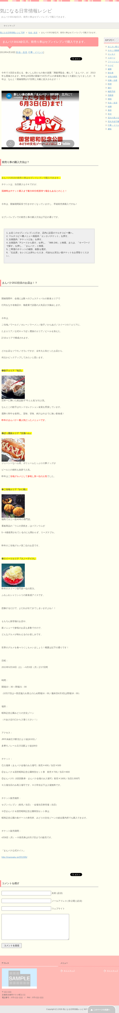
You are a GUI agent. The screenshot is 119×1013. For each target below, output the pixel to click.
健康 (110, 69)
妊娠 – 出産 (112, 80)
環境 (110, 99)
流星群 (110, 95)
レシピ (110, 65)
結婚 (110, 106)
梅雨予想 (111, 91)
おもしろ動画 (113, 50)
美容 (110, 110)
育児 (110, 114)
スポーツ (111, 58)
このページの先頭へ (101, 1010)
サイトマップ (9, 26)
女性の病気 (112, 76)
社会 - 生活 (21, 52)
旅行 (110, 88)
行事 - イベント (35, 52)
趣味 (110, 129)
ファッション (113, 62)
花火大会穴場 (113, 121)
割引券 (110, 73)
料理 (110, 84)
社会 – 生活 (112, 103)
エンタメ (111, 54)
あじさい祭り (113, 47)
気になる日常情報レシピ (26, 10)
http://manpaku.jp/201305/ (14, 857)
